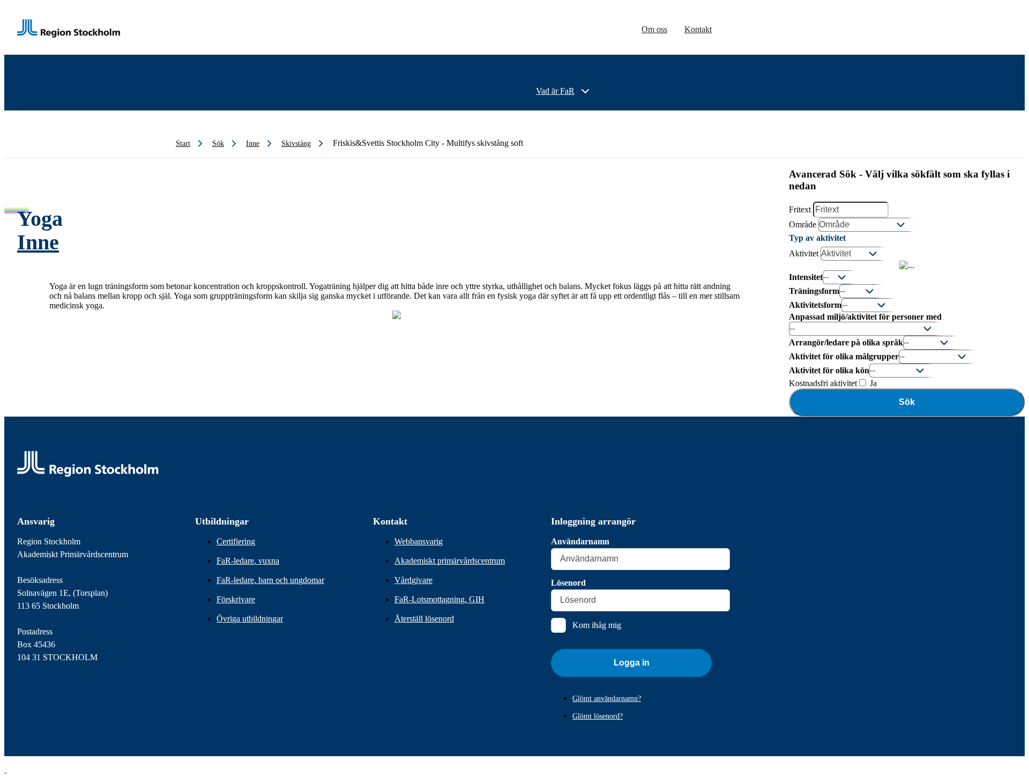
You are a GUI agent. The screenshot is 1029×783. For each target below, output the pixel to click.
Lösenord (568, 582)
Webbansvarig (418, 541)
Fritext (800, 209)
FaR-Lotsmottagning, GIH (439, 599)
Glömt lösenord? (597, 716)
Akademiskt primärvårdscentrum (449, 560)
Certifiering (236, 541)
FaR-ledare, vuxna (248, 560)
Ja (872, 383)
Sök (907, 402)
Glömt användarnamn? (606, 699)
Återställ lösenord (424, 618)
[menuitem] (564, 91)
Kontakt (698, 29)
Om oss (654, 29)
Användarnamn (580, 541)
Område (802, 224)
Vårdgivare (413, 580)
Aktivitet (803, 253)
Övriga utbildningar (250, 618)
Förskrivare (236, 599)
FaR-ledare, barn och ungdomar (270, 580)
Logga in (632, 662)
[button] (5, 769)
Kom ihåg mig (596, 625)
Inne (38, 242)
